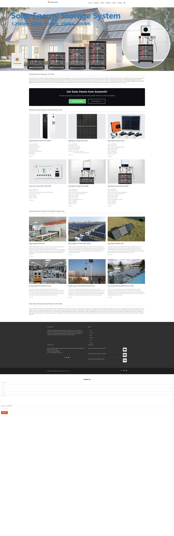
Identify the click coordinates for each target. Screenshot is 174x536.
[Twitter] (66, 357)
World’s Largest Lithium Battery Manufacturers (81, 286)
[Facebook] (64, 357)
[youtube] (126, 370)
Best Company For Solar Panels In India (79, 243)
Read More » (31, 156)
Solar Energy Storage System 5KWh (78, 186)
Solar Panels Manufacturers (37, 243)
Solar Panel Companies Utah (116, 243)
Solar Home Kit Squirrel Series (116, 140)
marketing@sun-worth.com (56, 352)
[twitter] (123, 370)
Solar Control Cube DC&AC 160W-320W (40, 186)
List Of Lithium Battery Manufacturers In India (121, 286)
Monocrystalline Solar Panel (134, 81)
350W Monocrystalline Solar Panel (78, 140)
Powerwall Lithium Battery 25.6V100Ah (40, 140)
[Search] (124, 2)
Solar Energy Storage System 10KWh (118, 186)
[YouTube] (68, 357)
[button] (1, 40)
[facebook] (121, 370)
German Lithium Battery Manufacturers (40, 286)
